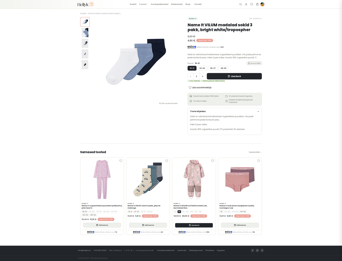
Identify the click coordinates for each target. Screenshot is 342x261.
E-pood (142, 4)
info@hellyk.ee (84, 250)
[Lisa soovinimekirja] (121, 161)
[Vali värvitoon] (262, 4)
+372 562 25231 (99, 250)
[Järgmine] (176, 61)
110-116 (98, 212)
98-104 (91, 212)
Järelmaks (181, 250)
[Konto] (246, 4)
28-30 (223, 68)
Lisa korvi (236, 76)
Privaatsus (209, 250)
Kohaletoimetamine (166, 250)
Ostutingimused (196, 250)
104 (191, 212)
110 (196, 212)
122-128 (106, 212)
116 (200, 212)
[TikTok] (262, 250)
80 (175, 212)
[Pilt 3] (85, 43)
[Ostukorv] (257, 4)
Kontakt (198, 4)
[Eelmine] (95, 61)
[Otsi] (240, 4)
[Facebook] (252, 250)
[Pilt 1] (85, 22)
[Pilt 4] (85, 54)
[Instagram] (257, 250)
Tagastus (221, 250)
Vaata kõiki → (255, 152)
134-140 (114, 212)
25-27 (213, 68)
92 (183, 212)
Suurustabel (255, 63)
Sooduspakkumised (159, 4)
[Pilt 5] (85, 64)
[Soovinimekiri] (251, 4)
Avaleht (133, 4)
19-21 (192, 68)
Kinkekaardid (176, 4)
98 (187, 212)
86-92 (84, 212)
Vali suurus (103, 225)
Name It (192, 18)
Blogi (187, 4)
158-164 (93, 215)
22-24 (202, 68)
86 (179, 212)
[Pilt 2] (85, 32)
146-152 (85, 215)
